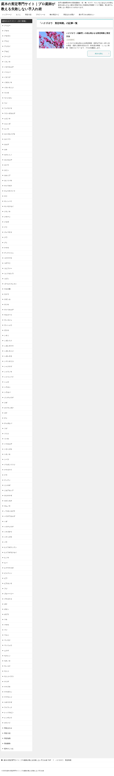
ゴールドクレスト (10, 284)
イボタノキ (8, 82)
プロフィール (40, 14)
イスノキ (7, 62)
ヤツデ (6, 681)
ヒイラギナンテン (10, 547)
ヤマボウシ (8, 692)
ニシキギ (7, 485)
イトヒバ (7, 72)
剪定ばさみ (8, 728)
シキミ (6, 335)
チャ (5, 418)
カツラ (6, 165)
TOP (27, 760)
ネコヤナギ (8, 495)
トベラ (6, 459)
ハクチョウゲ (9, 527)
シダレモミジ (9, 351)
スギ (5, 403)
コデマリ (7, 263)
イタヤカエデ (9, 67)
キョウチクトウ (9, 191)
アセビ (6, 51)
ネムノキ (7, 506)
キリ (5, 196)
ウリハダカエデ (9, 113)
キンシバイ (8, 201)
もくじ (18, 14)
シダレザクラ (9, 346)
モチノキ (7, 661)
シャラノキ (8, 372)
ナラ (5, 475)
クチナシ (7, 217)
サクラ (6, 294)
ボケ (5, 604)
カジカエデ (8, 160)
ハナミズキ (8, 537)
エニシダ (7, 124)
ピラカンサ (8, 583)
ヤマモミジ (8, 697)
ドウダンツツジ (9, 464)
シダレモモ (8, 356)
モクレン (7, 656)
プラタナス (8, 599)
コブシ (6, 279)
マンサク (7, 640)
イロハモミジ (9, 87)
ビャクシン (8, 573)
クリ (5, 227)
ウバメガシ (8, 98)
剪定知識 (7, 738)
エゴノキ (7, 118)
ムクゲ (6, 650)
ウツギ (6, 93)
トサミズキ (8, 449)
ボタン (6, 609)
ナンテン (7, 480)
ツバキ (6, 439)
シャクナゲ (8, 366)
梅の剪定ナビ (54, 14)
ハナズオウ (70, 40)
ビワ (5, 578)
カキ (5, 149)
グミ (5, 242)
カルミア (7, 175)
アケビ (6, 41)
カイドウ (7, 139)
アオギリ (7, 36)
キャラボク (8, 186)
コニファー (8, 268)
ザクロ (6, 330)
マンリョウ (8, 645)
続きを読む (99, 53)
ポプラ (6, 614)
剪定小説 (28, 14)
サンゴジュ (8, 320)
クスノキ (7, 211)
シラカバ (7, 392)
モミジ (6, 671)
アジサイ (7, 46)
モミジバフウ (9, 676)
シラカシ (7, 387)
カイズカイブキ (9, 134)
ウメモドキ (8, 108)
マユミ (6, 635)
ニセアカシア (9, 490)
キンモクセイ (9, 206)
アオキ (6, 31)
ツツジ (6, 434)
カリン (6, 170)
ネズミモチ (8, 501)
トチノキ (7, 454)
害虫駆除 (7, 743)
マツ (5, 630)
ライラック (8, 707)
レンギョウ (8, 718)
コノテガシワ (9, 273)
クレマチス (8, 232)
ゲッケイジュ (9, 253)
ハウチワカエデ (9, 516)
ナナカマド (8, 470)
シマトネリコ (9, 361)
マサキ (6, 625)
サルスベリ (8, 315)
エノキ (6, 129)
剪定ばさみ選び (68, 14)
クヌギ (6, 222)
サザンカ (7, 299)
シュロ (6, 382)
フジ (5, 588)
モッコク (7, 666)
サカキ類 (7, 289)
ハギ (5, 521)
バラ (5, 542)
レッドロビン (9, 712)
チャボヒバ (8, 423)
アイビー (7, 25)
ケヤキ (6, 248)
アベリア (7, 56)
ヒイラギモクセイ (10, 552)
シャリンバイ (9, 377)
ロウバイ (7, 723)
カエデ (6, 144)
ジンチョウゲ (9, 397)
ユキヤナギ (8, 702)
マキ (5, 619)
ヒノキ (6, 557)
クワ (5, 237)
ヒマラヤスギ (9, 568)
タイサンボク (9, 408)
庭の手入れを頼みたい (86, 14)
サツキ (6, 304)
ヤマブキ (7, 687)
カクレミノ (8, 155)
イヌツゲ (7, 77)
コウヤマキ (8, 258)
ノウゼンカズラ (9, 511)
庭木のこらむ (9, 749)
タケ (5, 413)
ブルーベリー (9, 594)
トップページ (7, 14)
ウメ (5, 103)
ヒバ (5, 563)
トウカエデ (8, 444)
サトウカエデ (9, 310)
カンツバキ (8, 180)
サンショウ (8, 325)
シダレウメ (8, 340)
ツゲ (5, 428)
